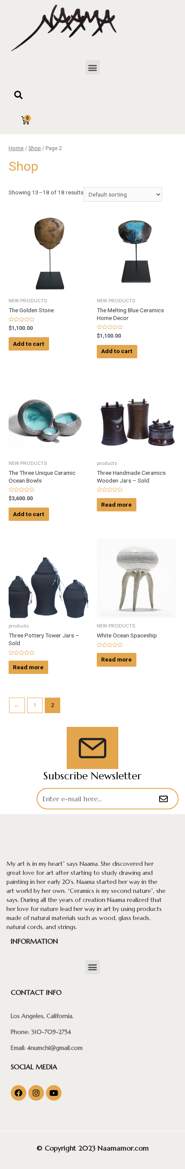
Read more (116, 504)
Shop (34, 148)
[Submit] (164, 799)
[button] (93, 67)
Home (16, 148)
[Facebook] (18, 1093)
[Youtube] (54, 1093)
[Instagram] (36, 1093)
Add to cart (28, 343)
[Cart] (25, 120)
